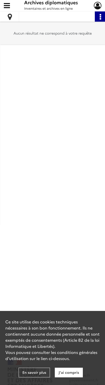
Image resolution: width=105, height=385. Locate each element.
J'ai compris (69, 372)
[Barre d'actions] (100, 16)
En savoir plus (34, 372)
